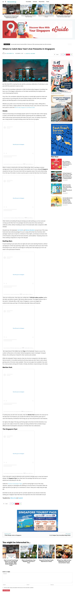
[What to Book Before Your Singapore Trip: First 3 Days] (29, 9)
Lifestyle (28, 53)
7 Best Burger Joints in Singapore (13, 535)
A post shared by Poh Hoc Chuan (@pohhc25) (12, 411)
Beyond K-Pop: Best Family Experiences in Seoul (46, 16)
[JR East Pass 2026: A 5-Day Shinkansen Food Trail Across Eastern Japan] (63, 9)
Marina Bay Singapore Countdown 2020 (25, 107)
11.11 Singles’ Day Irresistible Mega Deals (59, 535)
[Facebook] (62, 54)
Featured (33, 53)
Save (69, 54)
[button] (5, 1)
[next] (70, 44)
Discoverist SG (10, 53)
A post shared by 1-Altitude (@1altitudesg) (11, 294)
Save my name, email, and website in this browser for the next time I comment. (18, 587)
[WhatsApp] (71, 54)
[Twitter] (64, 54)
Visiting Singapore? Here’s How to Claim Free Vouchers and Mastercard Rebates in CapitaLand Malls (67, 176)
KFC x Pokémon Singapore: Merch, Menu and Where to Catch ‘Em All (67, 163)
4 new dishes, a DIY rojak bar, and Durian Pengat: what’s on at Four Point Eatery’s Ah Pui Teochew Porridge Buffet (35, 44)
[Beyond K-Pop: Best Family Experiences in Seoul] (46, 9)
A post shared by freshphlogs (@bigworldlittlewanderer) (14, 217)
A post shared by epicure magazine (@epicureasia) (13, 164)
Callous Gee (13, 498)
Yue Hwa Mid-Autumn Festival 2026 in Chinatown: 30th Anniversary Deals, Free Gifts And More (67, 200)
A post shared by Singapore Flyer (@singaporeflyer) (13, 473)
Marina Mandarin (30, 230)
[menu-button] (3, 2)
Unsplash (20, 498)
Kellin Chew (64, 167)
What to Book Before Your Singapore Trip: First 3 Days (28, 16)
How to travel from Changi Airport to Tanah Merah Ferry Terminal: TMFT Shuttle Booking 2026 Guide (11, 16)
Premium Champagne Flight (15, 483)
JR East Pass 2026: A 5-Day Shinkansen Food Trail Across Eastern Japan (63, 16)
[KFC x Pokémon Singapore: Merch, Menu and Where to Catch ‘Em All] (56, 164)
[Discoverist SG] (4, 53)
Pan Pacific (20, 230)
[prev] (68, 44)
